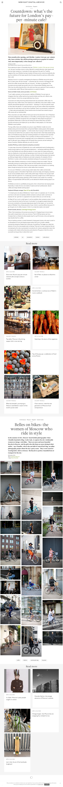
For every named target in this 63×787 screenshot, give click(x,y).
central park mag (34, 660)
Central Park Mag (42, 446)
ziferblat (16, 237)
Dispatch (35, 6)
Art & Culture (29, 6)
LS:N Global (33, 92)
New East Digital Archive (31, 2)
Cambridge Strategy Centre (29, 210)
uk (22, 237)
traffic (18, 660)
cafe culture (46, 237)
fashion (25, 660)
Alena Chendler (14, 458)
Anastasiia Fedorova (15, 456)
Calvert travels (39, 272)
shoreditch (29, 237)
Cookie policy (40, 784)
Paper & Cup (27, 190)
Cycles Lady (28, 440)
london (37, 237)
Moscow (29, 420)
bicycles (44, 660)
